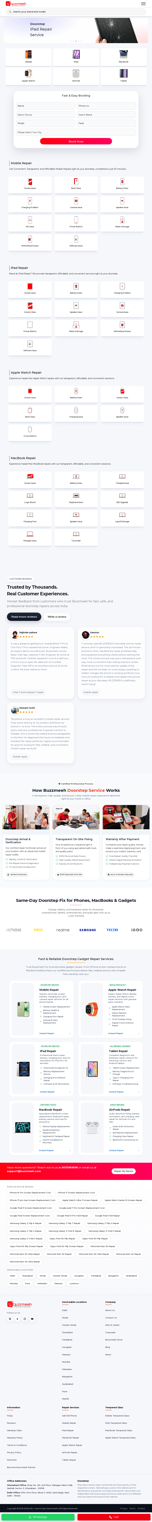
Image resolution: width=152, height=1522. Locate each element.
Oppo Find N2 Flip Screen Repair (66, 1246)
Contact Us (111, 1317)
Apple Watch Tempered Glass (120, 1437)
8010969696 (70, 1167)
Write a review (57, 616)
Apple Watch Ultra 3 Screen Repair (80, 1200)
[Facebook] (17, 1319)
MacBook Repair (70, 1437)
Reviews (11, 1423)
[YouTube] (32, 1319)
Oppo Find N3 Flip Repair (95, 1238)
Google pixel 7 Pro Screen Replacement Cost (82, 1208)
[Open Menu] (143, 4)
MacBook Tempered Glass (118, 1430)
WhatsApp (40, 1517)
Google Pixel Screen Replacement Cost (30, 1215)
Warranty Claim (14, 1430)
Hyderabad (131, 1276)
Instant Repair (55, 1033)
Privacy (123, 1508)
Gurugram (79, 1276)
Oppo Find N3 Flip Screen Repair (26, 1246)
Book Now (76, 141)
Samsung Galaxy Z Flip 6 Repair (26, 1223)
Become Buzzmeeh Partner (21, 1467)
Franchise (12, 1460)
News (108, 1354)
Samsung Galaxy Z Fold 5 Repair (104, 1231)
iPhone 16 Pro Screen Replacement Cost (30, 1192)
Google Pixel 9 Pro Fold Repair (72, 1215)
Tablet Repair (69, 1460)
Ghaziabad (27, 1276)
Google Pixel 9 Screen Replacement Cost (31, 1208)
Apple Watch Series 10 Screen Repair (123, 1200)
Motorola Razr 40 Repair (128, 1254)
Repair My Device (123, 1171)
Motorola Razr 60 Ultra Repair (94, 1254)
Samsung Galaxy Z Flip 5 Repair (103, 1223)
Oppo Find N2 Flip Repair (62, 1238)
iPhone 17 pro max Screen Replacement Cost (32, 1200)
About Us (110, 1310)
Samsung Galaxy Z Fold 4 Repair (26, 1238)
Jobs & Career (112, 1325)
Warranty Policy (15, 1437)
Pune (27, 1283)
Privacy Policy (14, 1452)
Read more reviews (24, 616)
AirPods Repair (69, 1452)
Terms (132, 1508)
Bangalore (113, 1276)
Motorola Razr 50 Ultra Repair (25, 1254)
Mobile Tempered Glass (117, 1415)
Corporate (110, 1332)
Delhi (12, 1276)
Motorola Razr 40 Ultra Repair (25, 1261)
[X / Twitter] (10, 1319)
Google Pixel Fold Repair (107, 1215)
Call (116, 1517)
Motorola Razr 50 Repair (103, 1246)
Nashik (65, 1399)
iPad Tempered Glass (116, 1423)
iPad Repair (68, 1430)
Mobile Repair (69, 1423)
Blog (107, 1347)
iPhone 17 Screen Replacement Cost (76, 1192)
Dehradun (42, 1283)
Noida (43, 1276)
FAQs (10, 1415)
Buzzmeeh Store (113, 1339)
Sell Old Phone (69, 1415)
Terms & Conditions (17, 1445)
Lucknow (74, 1283)
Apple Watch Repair (72, 1445)
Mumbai (14, 1283)
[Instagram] (25, 1319)
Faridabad (96, 1276)
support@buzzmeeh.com (24, 1171)
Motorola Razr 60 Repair (59, 1254)
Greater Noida (60, 1276)
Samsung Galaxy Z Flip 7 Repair (64, 1223)
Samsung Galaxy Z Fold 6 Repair (65, 1231)
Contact (141, 1508)
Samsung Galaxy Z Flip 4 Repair (26, 1231)
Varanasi (58, 1283)
